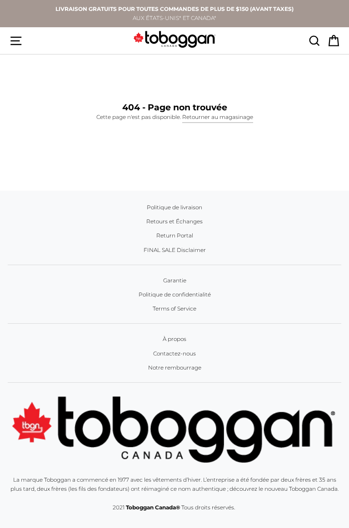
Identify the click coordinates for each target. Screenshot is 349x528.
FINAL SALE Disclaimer (175, 250)
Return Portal (174, 235)
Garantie (174, 280)
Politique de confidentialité (175, 294)
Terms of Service (174, 308)
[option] (174, 14)
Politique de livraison (174, 207)
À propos (174, 339)
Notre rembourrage (174, 367)
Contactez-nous (174, 353)
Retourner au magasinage (217, 116)
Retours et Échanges (174, 221)
